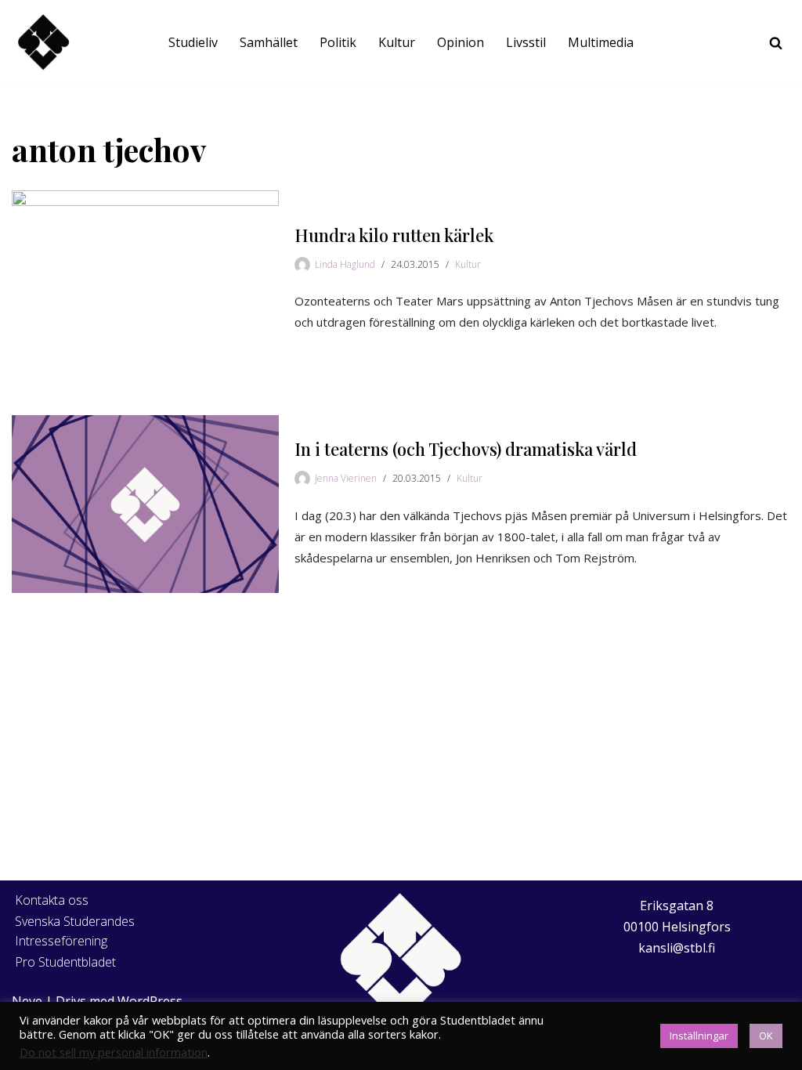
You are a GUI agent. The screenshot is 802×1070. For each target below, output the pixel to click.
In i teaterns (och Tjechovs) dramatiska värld (465, 449)
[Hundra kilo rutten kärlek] (145, 279)
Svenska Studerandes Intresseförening (75, 931)
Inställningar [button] (699, 1035)
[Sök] (775, 42)
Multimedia (601, 42)
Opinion (460, 42)
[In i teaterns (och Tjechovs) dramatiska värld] (145, 504)
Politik (338, 42)
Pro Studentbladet (65, 962)
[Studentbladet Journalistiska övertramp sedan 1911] (43, 42)
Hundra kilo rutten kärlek (393, 235)
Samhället (269, 42)
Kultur (396, 42)
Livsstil (526, 42)
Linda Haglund (345, 264)
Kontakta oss (52, 900)
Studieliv (193, 42)
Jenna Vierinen (346, 478)
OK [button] (766, 1035)
